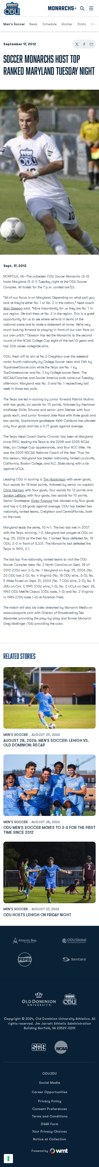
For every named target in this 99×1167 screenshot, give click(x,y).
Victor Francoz (41, 501)
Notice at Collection (49, 1139)
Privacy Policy (49, 1101)
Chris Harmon (13, 490)
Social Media (49, 1083)
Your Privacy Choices (49, 1131)
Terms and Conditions (50, 1116)
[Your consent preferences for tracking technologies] (8, 1158)
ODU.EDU (49, 1073)
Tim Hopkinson (54, 479)
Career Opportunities (49, 1092)
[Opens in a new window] (39, 1047)
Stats (81, 24)
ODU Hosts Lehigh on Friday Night (37, 915)
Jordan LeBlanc (14, 495)
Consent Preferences (49, 1109)
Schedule (50, 24)
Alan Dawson (13, 308)
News (33, 24)
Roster (67, 24)
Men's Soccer (15, 735)
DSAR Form (49, 1124)
